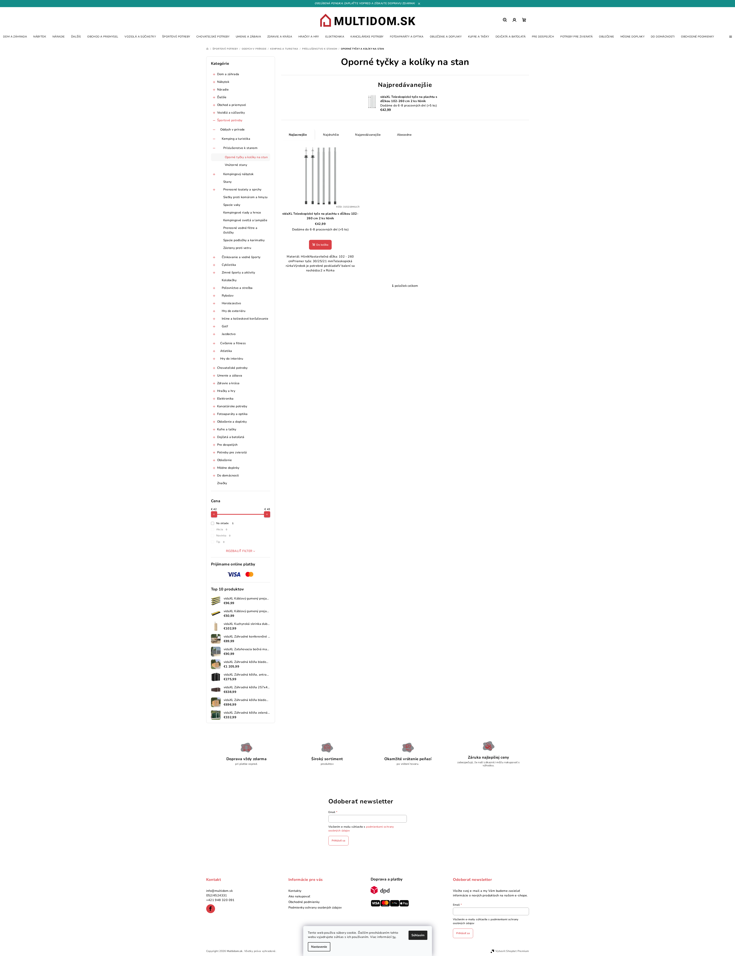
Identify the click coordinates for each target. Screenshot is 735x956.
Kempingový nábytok (238, 174)
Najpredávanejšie (368, 135)
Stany (227, 182)
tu (394, 937)
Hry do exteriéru (234, 311)
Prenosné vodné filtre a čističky (240, 230)
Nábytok (223, 82)
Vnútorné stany (236, 165)
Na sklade (225, 523)
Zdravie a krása (228, 383)
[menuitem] (15, 36)
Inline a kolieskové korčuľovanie (245, 319)
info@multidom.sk (219, 891)
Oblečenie (224, 460)
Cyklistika (229, 265)
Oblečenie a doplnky (232, 422)
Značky (222, 483)
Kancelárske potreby (232, 406)
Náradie (223, 89)
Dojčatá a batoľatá (230, 437)
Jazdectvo (229, 334)
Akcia (221, 529)
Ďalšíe (222, 97)
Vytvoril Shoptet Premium (512, 951)
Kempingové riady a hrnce (242, 212)
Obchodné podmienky (304, 902)
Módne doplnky (228, 468)
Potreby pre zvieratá (232, 452)
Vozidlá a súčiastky (231, 113)
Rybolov (228, 295)
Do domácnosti (228, 475)
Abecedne (404, 135)
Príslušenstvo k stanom (240, 148)
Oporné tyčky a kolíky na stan (246, 157)
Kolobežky (229, 280)
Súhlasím (417, 935)
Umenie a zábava (229, 375)
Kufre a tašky (226, 429)
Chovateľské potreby (232, 368)
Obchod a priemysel (231, 105)
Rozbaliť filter (239, 551)
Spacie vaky (231, 205)
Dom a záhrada (228, 74)
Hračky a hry (226, 391)
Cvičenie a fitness (233, 343)
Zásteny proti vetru (237, 248)
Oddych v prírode (232, 129)
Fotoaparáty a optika (232, 414)
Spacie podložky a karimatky (244, 240)
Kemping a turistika (236, 139)
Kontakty (294, 891)
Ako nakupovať (299, 896)
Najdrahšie (331, 135)
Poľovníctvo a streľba (237, 288)
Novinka (223, 535)
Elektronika (225, 399)
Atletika (226, 351)
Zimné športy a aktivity (238, 272)
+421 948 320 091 (220, 900)
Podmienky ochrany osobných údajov (315, 907)
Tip (220, 542)
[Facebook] (210, 908)
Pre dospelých (227, 445)
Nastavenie (319, 947)
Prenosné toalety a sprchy (242, 189)
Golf (225, 326)
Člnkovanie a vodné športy (241, 257)
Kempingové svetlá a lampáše (245, 220)
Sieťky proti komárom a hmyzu (245, 197)
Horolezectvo (231, 303)
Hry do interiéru (231, 359)
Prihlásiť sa (338, 840)
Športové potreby (230, 120)
